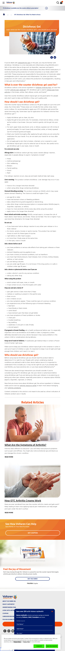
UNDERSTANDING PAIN (9, 607)
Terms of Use (26, 641)
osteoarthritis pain (24, 63)
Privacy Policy (17, 641)
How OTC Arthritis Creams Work (23, 500)
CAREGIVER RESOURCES (9, 616)
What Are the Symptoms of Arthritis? (25, 445)
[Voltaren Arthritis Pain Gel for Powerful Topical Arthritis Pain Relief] (61, 2)
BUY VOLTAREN (32, 578)
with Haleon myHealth (30, 611)
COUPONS (5, 613)
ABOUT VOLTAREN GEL (9, 601)
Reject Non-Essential (51, 646)
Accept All (39, 646)
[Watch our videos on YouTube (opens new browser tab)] (12, 631)
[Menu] (4, 3)
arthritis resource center (28, 385)
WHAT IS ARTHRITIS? (9, 604)
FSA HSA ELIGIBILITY (8, 619)
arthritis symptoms (14, 388)
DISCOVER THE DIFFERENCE (46, 8)
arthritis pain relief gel (18, 90)
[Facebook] (51, 57)
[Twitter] (55, 57)
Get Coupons (33, 533)
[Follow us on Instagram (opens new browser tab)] (8, 631)
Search (58, 3)
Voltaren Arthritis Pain (43, 87)
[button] (10, 398)
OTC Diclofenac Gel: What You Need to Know (27, 14)
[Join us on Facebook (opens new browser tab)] (5, 631)
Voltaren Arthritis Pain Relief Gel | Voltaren (4, 14)
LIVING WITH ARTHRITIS (9, 610)
